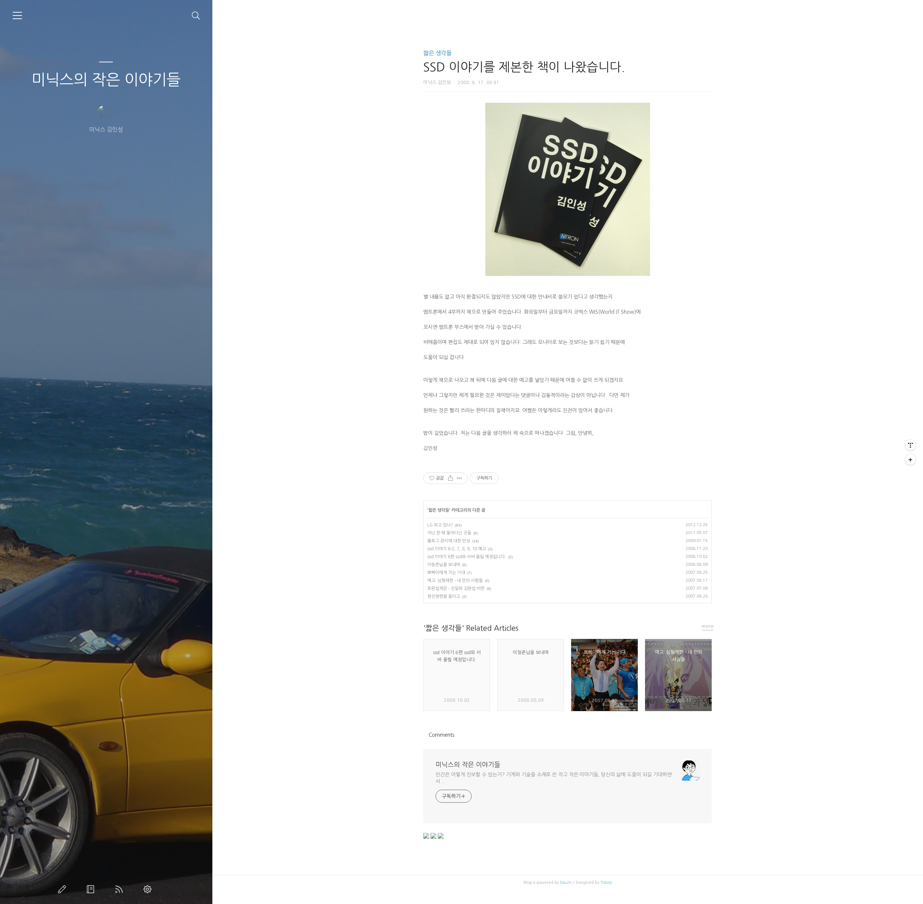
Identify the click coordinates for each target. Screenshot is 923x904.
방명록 (92, 889)
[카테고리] (17, 15)
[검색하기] (196, 16)
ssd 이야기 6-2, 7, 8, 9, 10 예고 (456, 549)
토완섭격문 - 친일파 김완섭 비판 (456, 588)
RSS (120, 889)
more (708, 626)
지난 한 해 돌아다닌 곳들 (449, 533)
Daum (565, 883)
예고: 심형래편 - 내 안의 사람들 (455, 580)
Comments (441, 734)
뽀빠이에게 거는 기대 (446, 572)
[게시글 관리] (459, 478)
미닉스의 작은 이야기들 (106, 79)
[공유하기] (450, 478)
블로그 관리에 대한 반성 (448, 541)
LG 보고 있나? (440, 525)
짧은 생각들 (437, 53)
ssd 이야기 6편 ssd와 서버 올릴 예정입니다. (466, 557)
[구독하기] (910, 459)
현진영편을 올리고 (443, 596)
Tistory (606, 883)
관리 (149, 889)
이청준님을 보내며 (443, 565)
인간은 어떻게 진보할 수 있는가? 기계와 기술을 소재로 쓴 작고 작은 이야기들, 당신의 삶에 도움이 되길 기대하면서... (554, 778)
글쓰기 (63, 889)
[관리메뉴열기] (910, 445)
